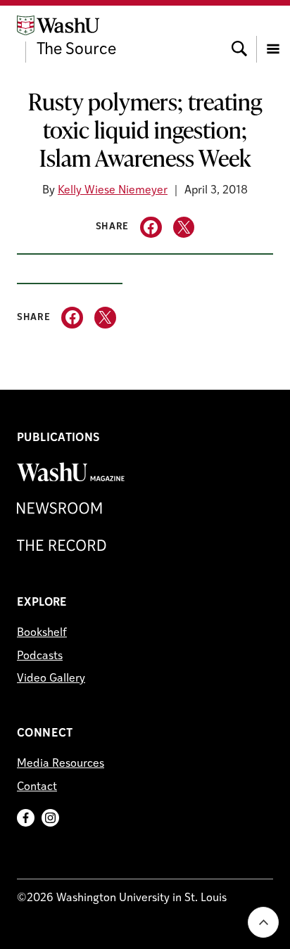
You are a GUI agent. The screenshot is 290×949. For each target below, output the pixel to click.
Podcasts (40, 656)
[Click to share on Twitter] (184, 227)
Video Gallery (51, 678)
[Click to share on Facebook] (151, 227)
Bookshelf (42, 633)
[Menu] (273, 36)
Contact (37, 787)
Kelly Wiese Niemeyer (113, 190)
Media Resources (60, 764)
